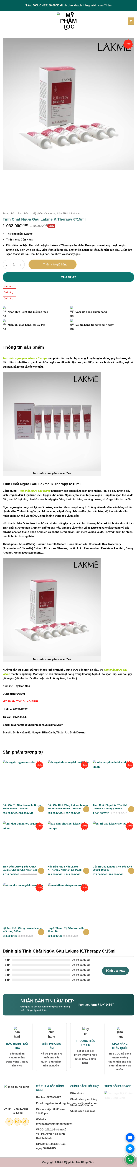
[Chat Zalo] (130, 1137)
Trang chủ (8, 213)
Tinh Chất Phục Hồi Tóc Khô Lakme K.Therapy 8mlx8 (110, 807)
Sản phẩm (23, 213)
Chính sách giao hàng (83, 1099)
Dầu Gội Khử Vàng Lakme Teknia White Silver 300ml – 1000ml (68, 807)
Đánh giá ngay (115, 970)
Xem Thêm (104, 5)
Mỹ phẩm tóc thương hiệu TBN (50, 213)
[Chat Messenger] (130, 1148)
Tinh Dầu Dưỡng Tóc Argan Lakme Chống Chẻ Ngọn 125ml (21, 868)
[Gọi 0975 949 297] (130, 1159)
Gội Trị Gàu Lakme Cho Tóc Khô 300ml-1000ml (112, 868)
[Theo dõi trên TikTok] (25, 1121)
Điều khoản (77, 1093)
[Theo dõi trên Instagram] (17, 1121)
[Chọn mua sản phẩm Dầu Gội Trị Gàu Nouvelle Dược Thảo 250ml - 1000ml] (41, 809)
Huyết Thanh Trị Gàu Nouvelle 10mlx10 (66, 930)
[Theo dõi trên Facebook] (9, 1121)
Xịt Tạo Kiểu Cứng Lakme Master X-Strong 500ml (23, 930)
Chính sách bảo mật (82, 1110)
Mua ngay (68, 277)
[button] (5, 21)
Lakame (75, 213)
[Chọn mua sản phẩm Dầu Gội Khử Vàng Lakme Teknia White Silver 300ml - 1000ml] (86, 809)
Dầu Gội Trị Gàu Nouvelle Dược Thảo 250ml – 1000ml (22, 807)
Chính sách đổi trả (81, 1105)
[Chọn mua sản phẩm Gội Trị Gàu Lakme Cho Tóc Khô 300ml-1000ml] (131, 871)
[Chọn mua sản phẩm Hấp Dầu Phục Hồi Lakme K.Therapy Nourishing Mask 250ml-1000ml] (86, 871)
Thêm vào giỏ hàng (55, 264)
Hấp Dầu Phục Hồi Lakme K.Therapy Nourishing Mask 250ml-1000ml (65, 868)
